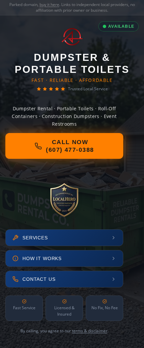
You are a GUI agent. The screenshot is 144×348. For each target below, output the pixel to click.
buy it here (49, 4)
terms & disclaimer (89, 331)
